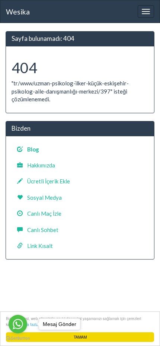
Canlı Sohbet (40, 229)
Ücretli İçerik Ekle (46, 181)
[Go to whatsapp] (18, 324)
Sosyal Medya (42, 197)
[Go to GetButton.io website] (18, 338)
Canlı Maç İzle (42, 213)
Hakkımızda (39, 165)
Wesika (18, 11)
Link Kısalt (38, 245)
